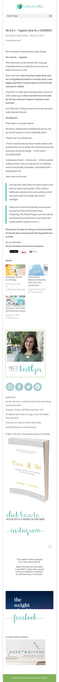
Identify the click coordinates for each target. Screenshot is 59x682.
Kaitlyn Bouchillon (18, 35)
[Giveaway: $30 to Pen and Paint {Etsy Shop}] (15, 301)
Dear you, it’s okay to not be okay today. (23, 422)
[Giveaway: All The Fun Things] (15, 270)
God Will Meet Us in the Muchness (21, 427)
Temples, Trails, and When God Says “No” (25, 409)
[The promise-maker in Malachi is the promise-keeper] (29, 567)
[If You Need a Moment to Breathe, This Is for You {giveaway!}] (38, 270)
